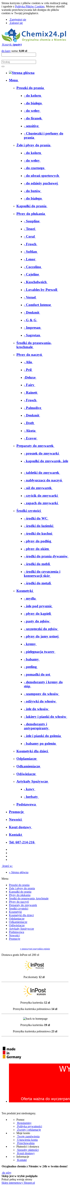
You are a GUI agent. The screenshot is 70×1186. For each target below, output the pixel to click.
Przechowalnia (25, 1143)
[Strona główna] (34, 41)
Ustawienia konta (27, 1139)
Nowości (14, 935)
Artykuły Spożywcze (21, 928)
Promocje (14, 938)
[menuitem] (14, 80)
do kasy (6, 50)
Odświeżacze (17, 925)
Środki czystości (18, 908)
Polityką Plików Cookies (29, 6)
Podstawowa (16, 932)
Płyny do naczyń (19, 901)
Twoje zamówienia (28, 1136)
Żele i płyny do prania (22, 888)
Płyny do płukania (19, 895)
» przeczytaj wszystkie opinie (35, 948)
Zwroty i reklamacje (28, 1129)
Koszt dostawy (25, 1153)
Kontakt (21, 1160)
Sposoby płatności (27, 1149)
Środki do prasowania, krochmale (29, 898)
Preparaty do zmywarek (23, 905)
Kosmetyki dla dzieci (21, 915)
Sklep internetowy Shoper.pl (18, 1182)
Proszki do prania (19, 885)
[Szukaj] (2, 66)
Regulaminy (24, 1123)
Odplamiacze (16, 918)
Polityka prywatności (29, 1126)
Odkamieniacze (18, 922)
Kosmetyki (15, 911)
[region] (35, 1086)
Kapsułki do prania (20, 891)
